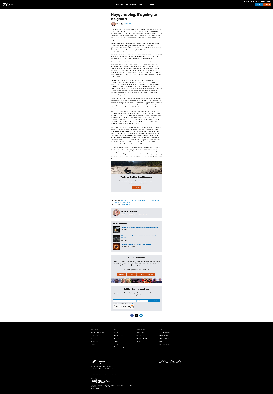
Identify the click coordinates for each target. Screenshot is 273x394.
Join (258, 4)
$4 (121, 274)
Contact (138, 341)
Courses (116, 344)
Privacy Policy (131, 303)
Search (269, 1)
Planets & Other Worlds (97, 333)
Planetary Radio (118, 335)
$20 (141, 274)
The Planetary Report (120, 347)
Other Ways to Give (164, 344)
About (152, 5)
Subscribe (154, 301)
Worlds (128, 202)
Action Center (140, 333)
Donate (267, 4)
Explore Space (131, 5)
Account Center (95, 374)
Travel (161, 341)
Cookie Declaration (96, 388)
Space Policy (94, 341)
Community (248, 1)
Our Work (119, 5)
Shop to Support (164, 338)
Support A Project (164, 335)
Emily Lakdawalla (129, 211)
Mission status (130, 200)
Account (256, 1)
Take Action (143, 5)
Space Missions (95, 335)
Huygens (123, 200)
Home (123, 204)
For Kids (93, 344)
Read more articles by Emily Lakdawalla (134, 214)
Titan (124, 202)
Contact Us (105, 374)
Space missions (152, 200)
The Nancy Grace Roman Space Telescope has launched (140, 227)
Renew (263, 1)
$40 (151, 274)
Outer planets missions (141, 200)
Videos (116, 341)
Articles (128, 204)
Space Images (118, 338)
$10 (131, 274)
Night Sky (93, 338)
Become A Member (141, 338)
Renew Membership (164, 333)
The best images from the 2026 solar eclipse (136, 244)
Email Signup (140, 335)
